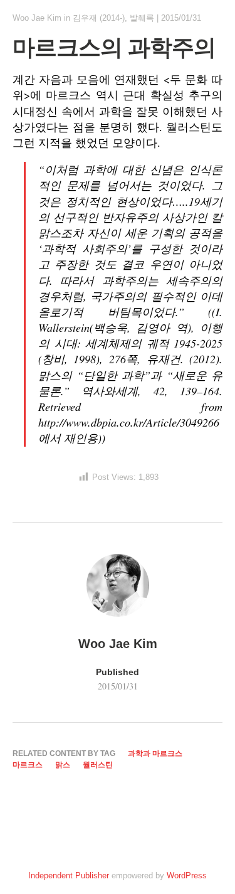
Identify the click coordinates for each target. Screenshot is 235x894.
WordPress (187, 875)
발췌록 (142, 18)
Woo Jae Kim (37, 18)
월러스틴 (98, 764)
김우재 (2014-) (99, 18)
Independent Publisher (68, 875)
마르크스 (28, 764)
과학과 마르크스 (155, 753)
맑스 (62, 764)
